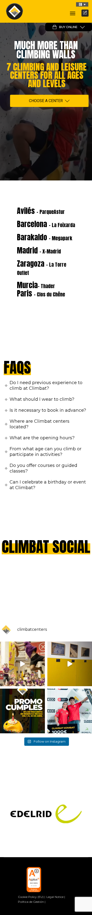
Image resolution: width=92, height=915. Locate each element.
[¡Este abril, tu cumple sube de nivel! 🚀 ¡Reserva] (22, 711)
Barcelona (46, 224)
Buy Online (68, 27)
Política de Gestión (31, 902)
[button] (82, 4)
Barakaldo (44, 237)
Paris (41, 293)
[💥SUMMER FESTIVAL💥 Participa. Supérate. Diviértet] (22, 664)
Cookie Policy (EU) (31, 897)
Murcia (36, 285)
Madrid (39, 250)
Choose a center (46, 100)
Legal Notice (55, 897)
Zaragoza (41, 267)
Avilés (41, 210)
